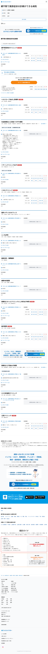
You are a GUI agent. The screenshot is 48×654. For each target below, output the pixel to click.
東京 (2, 600)
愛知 (7, 600)
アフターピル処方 (14, 591)
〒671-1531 (11, 240)
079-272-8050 (5, 111)
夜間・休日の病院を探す (5, 616)
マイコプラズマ (31, 516)
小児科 (2, 584)
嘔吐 (26, 516)
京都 (11, 598)
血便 (2, 518)
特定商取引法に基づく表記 (6, 640)
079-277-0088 (5, 405)
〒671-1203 (11, 286)
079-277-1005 (5, 313)
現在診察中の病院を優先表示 (9, 43)
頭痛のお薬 (13, 584)
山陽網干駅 (13, 524)
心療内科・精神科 (4, 586)
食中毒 (2, 516)
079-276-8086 (5, 179)
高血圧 (8, 518)
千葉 (7, 598)
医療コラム (3, 614)
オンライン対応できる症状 (8, 93)
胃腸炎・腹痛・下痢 (5, 591)
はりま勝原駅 (4, 524)
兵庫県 (11, 575)
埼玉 (2, 604)
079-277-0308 (5, 245)
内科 (2, 510)
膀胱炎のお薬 (13, 588)
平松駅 (8, 524)
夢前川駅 (28, 524)
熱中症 (37, 516)
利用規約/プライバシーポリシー (7, 638)
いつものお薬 (13, 583)
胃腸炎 (18, 516)
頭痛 (15, 516)
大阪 (7, 602)
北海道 (2, 598)
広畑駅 (23, 524)
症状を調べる (3, 612)
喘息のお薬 (13, 586)
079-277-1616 (5, 380)
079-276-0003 (5, 338)
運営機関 (3, 643)
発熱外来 (3, 581)
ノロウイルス (7, 516)
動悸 (5, 518)
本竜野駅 (41, 524)
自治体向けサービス (5, 621)
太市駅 (45, 524)
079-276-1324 (5, 427)
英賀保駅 (33, 524)
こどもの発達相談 (4, 588)
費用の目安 (32, 488)
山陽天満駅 (19, 524)
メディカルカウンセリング (6, 607)
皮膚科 (12, 581)
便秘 (23, 516)
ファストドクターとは (5, 610)
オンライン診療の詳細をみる (24, 82)
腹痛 (12, 516)
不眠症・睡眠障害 (4, 590)
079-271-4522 (5, 270)
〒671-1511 (11, 399)
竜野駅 (37, 524)
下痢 (40, 516)
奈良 (11, 600)
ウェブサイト (5, 61)
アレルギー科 (3, 593)
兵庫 (7, 604)
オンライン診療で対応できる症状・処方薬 (36, 33)
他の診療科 (43, 123)
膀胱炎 (43, 516)
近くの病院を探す (6, 575)
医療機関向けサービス (5, 619)
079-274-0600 (5, 291)
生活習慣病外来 (14, 590)
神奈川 (2, 602)
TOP (1, 575)
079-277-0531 (5, 224)
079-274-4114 (5, 59)
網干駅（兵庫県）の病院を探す (18, 575)
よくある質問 (3, 633)
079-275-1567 (5, 202)
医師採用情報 (3, 624)
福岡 (11, 602)
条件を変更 (24, 19)
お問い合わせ (3, 636)
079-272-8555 (5, 152)
